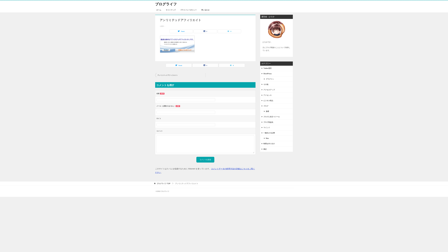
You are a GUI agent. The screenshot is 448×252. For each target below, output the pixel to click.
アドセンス (267, 95)
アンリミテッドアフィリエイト (168, 75)
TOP (163, 183)
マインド (266, 127)
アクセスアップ (269, 90)
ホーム (158, 10)
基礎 (267, 111)
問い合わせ (205, 10)
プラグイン (270, 79)
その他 (265, 84)
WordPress (267, 74)
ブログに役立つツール (271, 117)
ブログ (265, 106)
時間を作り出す (269, 144)
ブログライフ (166, 4)
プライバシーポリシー (188, 10)
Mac (267, 138)
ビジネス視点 (268, 101)
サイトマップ (171, 10)
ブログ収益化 (268, 122)
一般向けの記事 (269, 133)
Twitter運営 (267, 68)
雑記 (265, 149)
